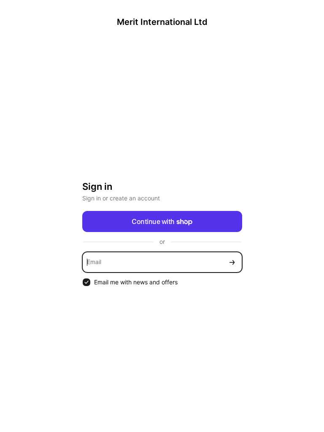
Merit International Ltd (162, 22)
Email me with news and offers (136, 282)
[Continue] (232, 262)
